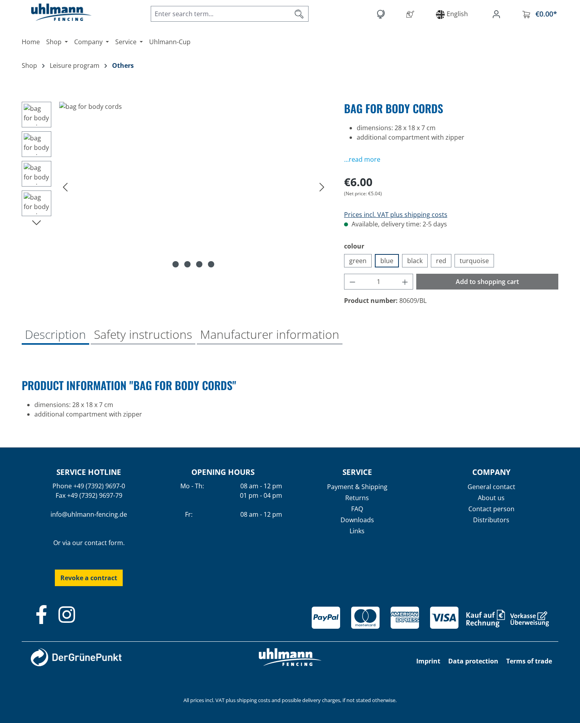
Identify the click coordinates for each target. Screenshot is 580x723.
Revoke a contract (88, 578)
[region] (175, 186)
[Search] (299, 14)
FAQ (357, 508)
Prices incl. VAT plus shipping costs (395, 214)
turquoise (474, 260)
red (441, 260)
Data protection (473, 661)
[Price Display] (382, 14)
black (415, 260)
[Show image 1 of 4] (175, 264)
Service (357, 472)
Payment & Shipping (357, 486)
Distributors (491, 520)
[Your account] (498, 14)
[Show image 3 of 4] (199, 264)
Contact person (491, 508)
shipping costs (253, 700)
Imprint (428, 661)
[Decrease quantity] (352, 282)
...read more (362, 159)
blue (386, 260)
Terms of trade (529, 661)
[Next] (322, 187)
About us (491, 497)
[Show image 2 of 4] (187, 264)
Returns (357, 497)
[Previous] (65, 187)
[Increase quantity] (405, 282)
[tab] (55, 335)
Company (491, 472)
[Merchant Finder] (412, 14)
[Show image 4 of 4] (211, 264)
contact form (103, 542)
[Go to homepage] (53, 12)
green (358, 260)
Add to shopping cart (487, 281)
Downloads (357, 520)
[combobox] (220, 14)
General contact (491, 486)
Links (357, 531)
